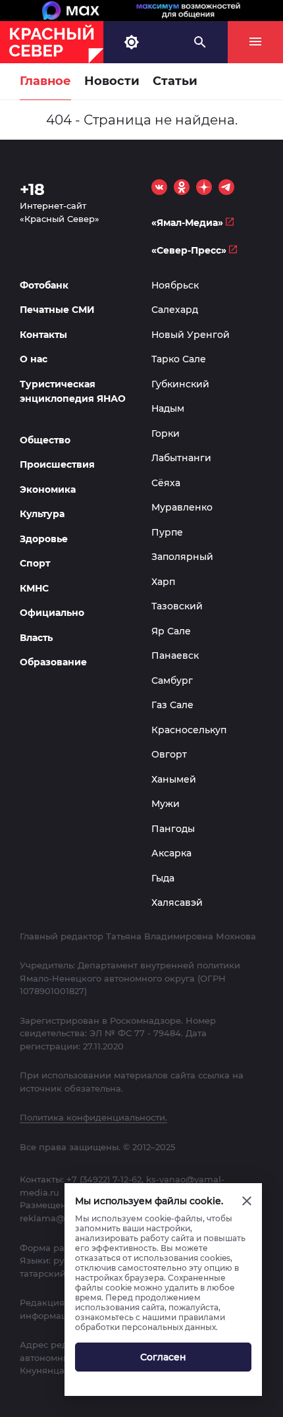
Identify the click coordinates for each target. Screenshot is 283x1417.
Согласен (163, 1357)
